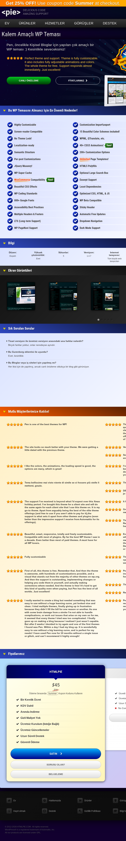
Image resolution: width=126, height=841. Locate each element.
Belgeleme (56, 774)
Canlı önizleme (29, 80)
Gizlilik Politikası (92, 811)
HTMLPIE (56, 671)
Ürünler (27, 23)
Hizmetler (55, 23)
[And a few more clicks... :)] (105, 296)
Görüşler (83, 23)
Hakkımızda (55, 800)
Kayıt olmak (19, 811)
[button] (98, 320)
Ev (7, 23)
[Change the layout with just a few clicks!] (63, 296)
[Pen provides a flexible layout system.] (21, 296)
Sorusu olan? (56, 764)
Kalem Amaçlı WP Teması (31, 34)
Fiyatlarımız (76, 80)
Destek (110, 23)
